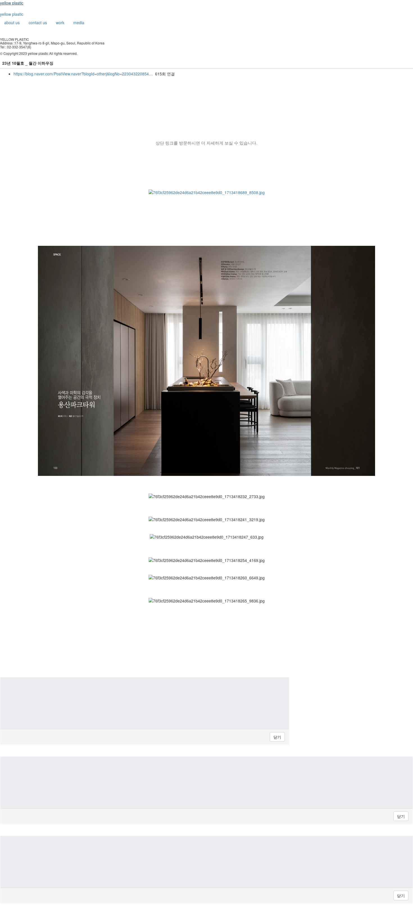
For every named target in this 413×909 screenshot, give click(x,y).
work (60, 22)
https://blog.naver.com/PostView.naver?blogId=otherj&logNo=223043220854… (83, 73)
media (78, 22)
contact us (38, 22)
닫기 (277, 737)
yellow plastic (11, 3)
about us (12, 22)
